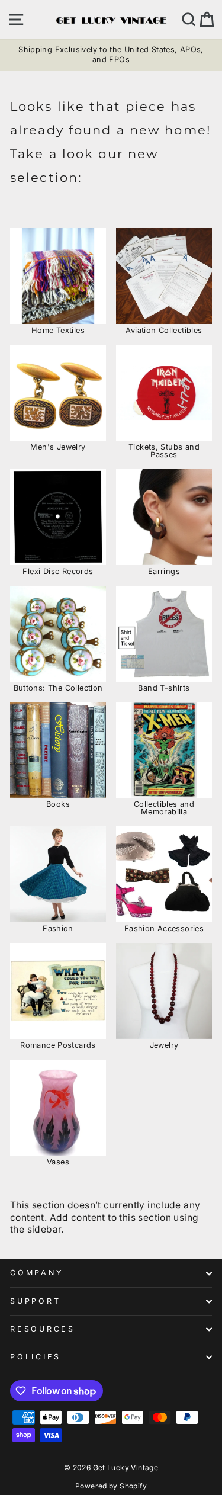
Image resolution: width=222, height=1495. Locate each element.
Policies (35, 1356)
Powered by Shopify (111, 1485)
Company (36, 1272)
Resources (42, 1328)
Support (35, 1301)
